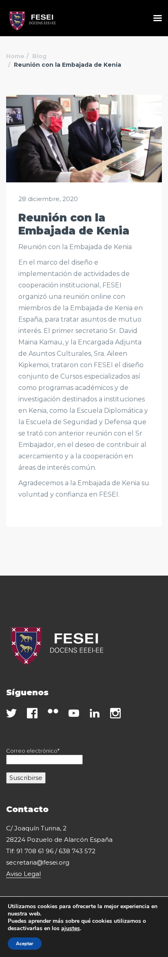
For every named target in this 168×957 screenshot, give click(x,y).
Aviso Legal (23, 874)
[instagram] (115, 713)
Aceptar (24, 943)
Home (15, 56)
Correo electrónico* (33, 750)
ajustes (70, 928)
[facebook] (32, 713)
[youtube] (74, 713)
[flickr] (53, 711)
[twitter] (11, 713)
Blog (39, 56)
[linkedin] (94, 713)
